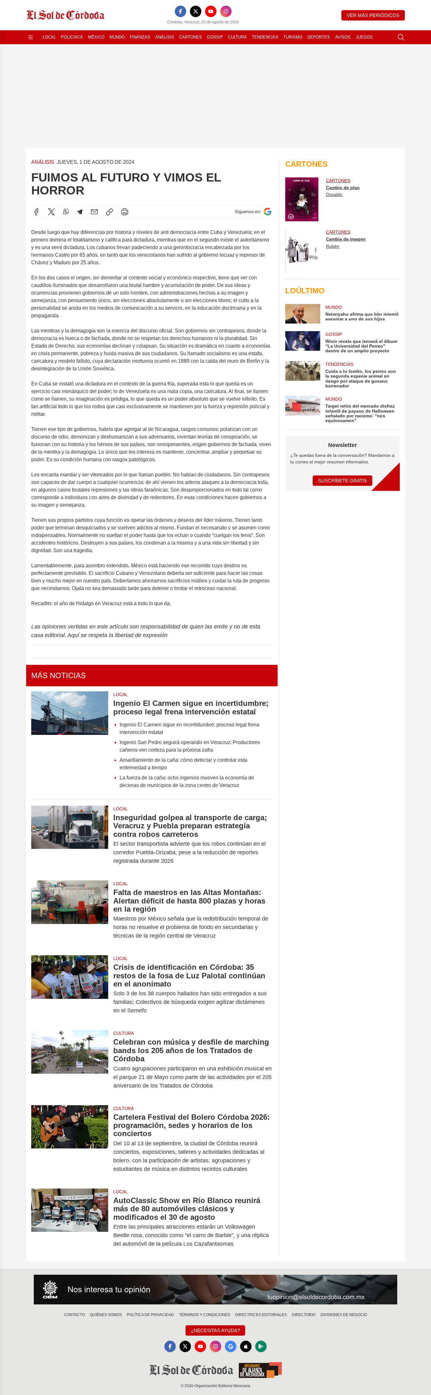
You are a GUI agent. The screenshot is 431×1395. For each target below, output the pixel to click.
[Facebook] (180, 11)
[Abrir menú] (30, 37)
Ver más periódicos (373, 15)
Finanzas (140, 37)
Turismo (292, 37)
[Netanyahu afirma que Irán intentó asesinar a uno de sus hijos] (302, 314)
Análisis (164, 37)
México (96, 37)
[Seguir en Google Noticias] (268, 211)
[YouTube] (210, 11)
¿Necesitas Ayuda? (215, 1330)
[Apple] (245, 1346)
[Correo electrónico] (94, 212)
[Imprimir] (125, 212)
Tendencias (265, 37)
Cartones (190, 37)
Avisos (343, 37)
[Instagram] (226, 11)
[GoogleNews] (230, 1346)
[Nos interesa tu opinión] (215, 1289)
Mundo (117, 37)
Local (49, 37)
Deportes (318, 37)
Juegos (364, 37)
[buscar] (401, 37)
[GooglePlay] (261, 1346)
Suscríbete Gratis (342, 480)
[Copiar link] (109, 212)
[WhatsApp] (66, 212)
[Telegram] (79, 212)
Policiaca (72, 37)
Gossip (215, 37)
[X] (195, 11)
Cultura (237, 37)
